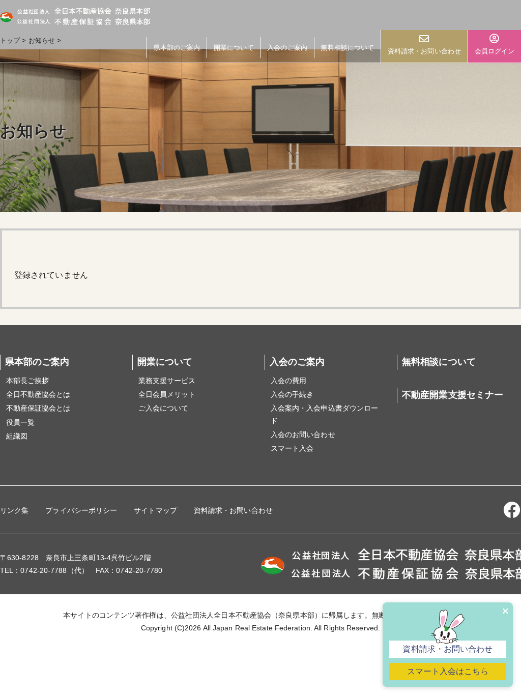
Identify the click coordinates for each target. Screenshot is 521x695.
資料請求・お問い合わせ (424, 51)
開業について (234, 47)
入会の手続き (292, 394)
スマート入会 (292, 448)
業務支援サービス (167, 381)
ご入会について (163, 408)
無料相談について (347, 47)
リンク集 (14, 510)
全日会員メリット (167, 394)
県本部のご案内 (177, 47)
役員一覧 (20, 422)
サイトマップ (155, 510)
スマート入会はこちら (448, 671)
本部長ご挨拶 (27, 381)
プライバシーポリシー (81, 510)
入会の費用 (289, 381)
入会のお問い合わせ (303, 434)
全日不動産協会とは (38, 394)
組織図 (16, 436)
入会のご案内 (287, 47)
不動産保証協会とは (38, 408)
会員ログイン (495, 51)
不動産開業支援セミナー (452, 395)
